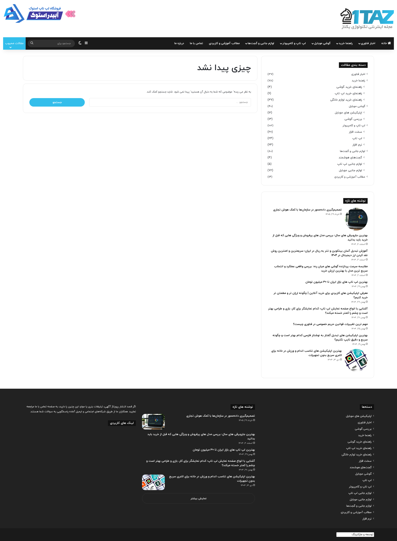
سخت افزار (355, 132)
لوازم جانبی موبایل (350, 170)
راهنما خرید (346, 43)
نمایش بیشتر (199, 498)
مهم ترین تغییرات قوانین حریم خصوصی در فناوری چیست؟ (330, 324)
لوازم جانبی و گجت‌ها (261, 43)
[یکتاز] (367, 18)
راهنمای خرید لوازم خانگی (346, 100)
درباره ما (179, 43)
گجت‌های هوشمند (350, 157)
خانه (384, 43)
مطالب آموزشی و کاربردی (224, 43)
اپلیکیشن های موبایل (348, 113)
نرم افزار (357, 145)
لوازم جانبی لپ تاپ (349, 164)
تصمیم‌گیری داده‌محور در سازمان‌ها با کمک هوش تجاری (307, 210)
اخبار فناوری (368, 43)
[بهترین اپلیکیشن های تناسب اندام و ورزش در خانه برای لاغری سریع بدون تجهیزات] (356, 360)
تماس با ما (196, 43)
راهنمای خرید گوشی (349, 87)
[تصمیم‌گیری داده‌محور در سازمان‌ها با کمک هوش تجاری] (356, 219)
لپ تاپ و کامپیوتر (294, 43)
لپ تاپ (357, 138)
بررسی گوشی (353, 119)
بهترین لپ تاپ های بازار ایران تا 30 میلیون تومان (336, 282)
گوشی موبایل (322, 43)
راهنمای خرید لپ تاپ (348, 93)
